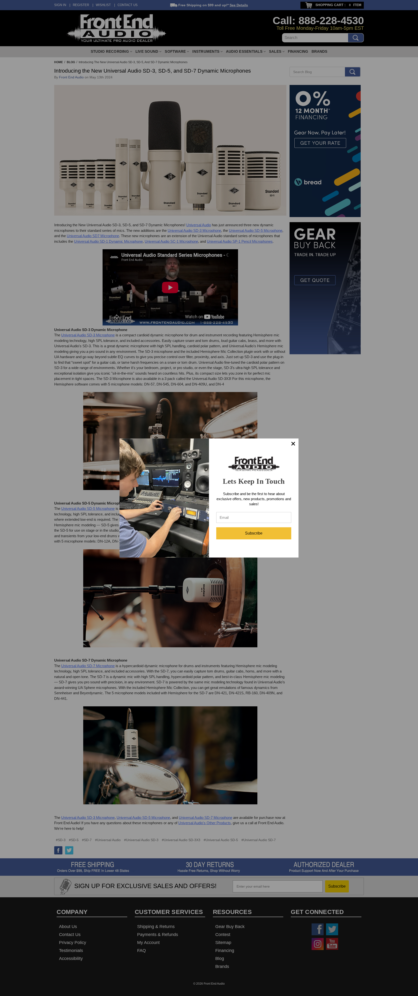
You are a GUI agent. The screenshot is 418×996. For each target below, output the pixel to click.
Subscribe (253, 533)
